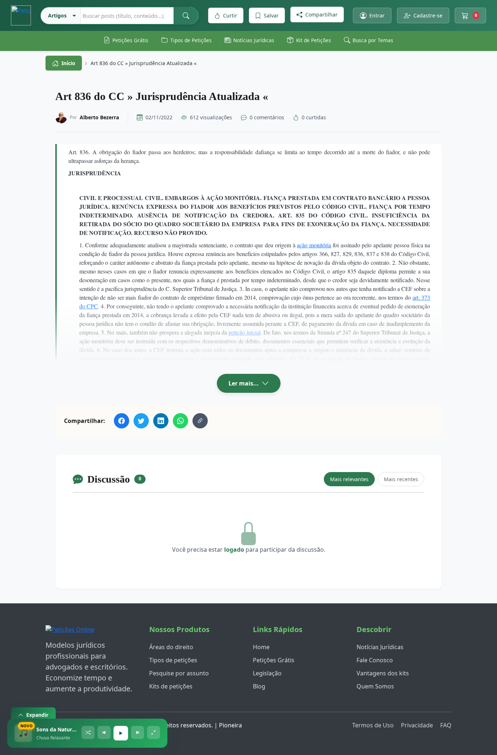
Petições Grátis (273, 660)
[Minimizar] (153, 732)
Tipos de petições (173, 660)
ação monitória (314, 245)
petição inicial (244, 332)
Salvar (271, 15)
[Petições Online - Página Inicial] (69, 632)
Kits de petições (170, 686)
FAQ (446, 725)
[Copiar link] (200, 420)
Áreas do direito (171, 647)
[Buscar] (186, 16)
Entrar (377, 15)
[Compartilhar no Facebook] (121, 420)
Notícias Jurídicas (380, 647)
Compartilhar (321, 15)
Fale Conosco (375, 660)
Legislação (267, 673)
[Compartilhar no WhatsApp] (180, 420)
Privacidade (417, 725)
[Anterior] (104, 732)
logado (234, 550)
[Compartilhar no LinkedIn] (160, 420)
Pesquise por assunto (179, 673)
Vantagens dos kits (383, 673)
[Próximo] (137, 732)
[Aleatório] (88, 732)
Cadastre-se (427, 15)
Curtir (230, 15)
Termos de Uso (373, 725)
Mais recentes (401, 479)
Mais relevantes (349, 479)
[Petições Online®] (21, 15)
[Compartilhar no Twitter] (141, 420)
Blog (259, 686)
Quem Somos (375, 686)
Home (261, 647)
